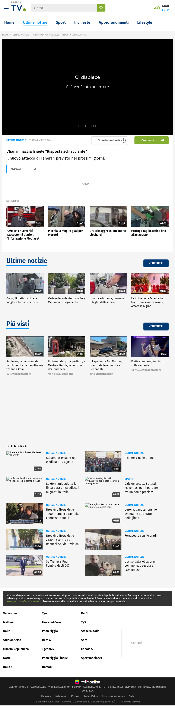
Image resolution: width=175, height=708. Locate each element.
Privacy (75, 696)
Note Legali (61, 696)
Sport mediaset (91, 658)
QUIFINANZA (144, 687)
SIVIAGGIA (130, 687)
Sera (84, 640)
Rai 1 (84, 613)
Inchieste (82, 22)
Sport (61, 22)
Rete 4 (46, 640)
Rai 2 (6, 631)
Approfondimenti (114, 22)
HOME (5, 34)
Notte (7, 658)
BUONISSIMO (159, 687)
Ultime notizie (35, 22)
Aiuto (131, 696)
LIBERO (15, 2)
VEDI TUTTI (156, 263)
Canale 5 (87, 649)
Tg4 (44, 613)
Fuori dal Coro (51, 622)
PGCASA (76, 687)
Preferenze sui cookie (113, 696)
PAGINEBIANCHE (92, 687)
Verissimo (10, 613)
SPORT (129, 478)
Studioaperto (12, 640)
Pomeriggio (50, 631)
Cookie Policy (90, 696)
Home (9, 22)
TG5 (34, 168)
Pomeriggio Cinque (55, 658)
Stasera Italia (90, 631)
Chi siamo (46, 696)
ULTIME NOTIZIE (21, 34)
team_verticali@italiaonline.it (23, 601)
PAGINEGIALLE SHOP (59, 687)
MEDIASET (16, 168)
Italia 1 (7, 667)
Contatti (136, 643)
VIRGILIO (23, 687)
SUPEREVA (87, 691)
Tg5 (83, 622)
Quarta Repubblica (16, 649)
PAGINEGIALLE (38, 687)
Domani (47, 667)
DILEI (120, 687)
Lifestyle (144, 22)
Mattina (8, 622)
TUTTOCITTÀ (109, 687)
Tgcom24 (48, 649)
